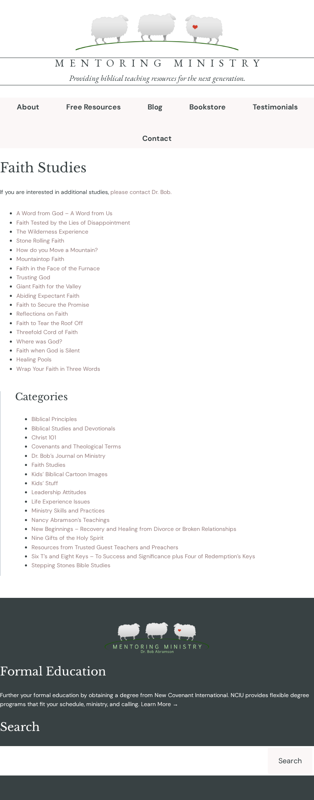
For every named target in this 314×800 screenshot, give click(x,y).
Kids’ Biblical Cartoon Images (69, 474)
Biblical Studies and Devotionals (73, 428)
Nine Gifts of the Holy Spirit (67, 538)
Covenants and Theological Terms (76, 446)
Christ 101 (43, 437)
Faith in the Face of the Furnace (58, 268)
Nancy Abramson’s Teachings (70, 520)
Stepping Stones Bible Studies (70, 565)
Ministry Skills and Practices (68, 510)
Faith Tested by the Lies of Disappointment (73, 222)
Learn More (156, 704)
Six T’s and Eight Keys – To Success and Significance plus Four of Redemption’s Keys (143, 556)
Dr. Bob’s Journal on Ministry (68, 455)
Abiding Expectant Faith (47, 295)
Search (290, 761)
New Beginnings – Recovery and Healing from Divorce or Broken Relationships (133, 529)
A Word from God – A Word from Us (64, 213)
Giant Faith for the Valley (48, 286)
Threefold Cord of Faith (47, 332)
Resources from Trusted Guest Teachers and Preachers (104, 547)
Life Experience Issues (60, 501)
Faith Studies (48, 464)
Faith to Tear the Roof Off (49, 323)
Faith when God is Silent (48, 350)
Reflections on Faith (42, 313)
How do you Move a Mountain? (57, 250)
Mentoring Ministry (159, 63)
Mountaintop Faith (40, 259)
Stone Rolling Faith (40, 240)
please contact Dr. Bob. (141, 192)
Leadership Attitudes (58, 492)
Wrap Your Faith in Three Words (58, 368)
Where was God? (39, 341)
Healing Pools (34, 359)
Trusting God (33, 277)
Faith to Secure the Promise (52, 304)
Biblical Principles (54, 419)
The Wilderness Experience (52, 231)
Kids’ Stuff (44, 483)
